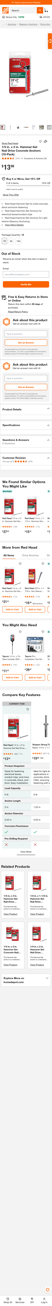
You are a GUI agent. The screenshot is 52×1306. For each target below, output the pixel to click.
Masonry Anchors (28, 24)
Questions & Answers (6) (35, 158)
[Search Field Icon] (40, 10)
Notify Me (26, 284)
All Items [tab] (8, 555)
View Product (10, 914)
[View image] (2, 127)
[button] (26, 409)
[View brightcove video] (41, 127)
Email (6, 268)
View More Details (14, 224)
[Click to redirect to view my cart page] (46, 10)
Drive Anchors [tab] (30, 555)
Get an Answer (26, 342)
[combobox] (23, 10)
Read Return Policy (18, 311)
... (3, 24)
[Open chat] (50, 41)
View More (26, 851)
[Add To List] (40, 141)
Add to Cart (12, 609)
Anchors (12, 24)
